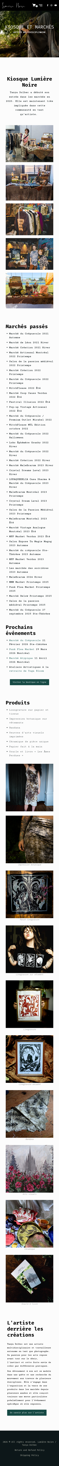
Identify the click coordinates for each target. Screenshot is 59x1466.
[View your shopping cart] (35, 5)
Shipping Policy (29, 1455)
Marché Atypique (21, 658)
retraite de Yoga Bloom (26, 670)
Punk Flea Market (21, 649)
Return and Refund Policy (30, 1450)
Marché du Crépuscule (25, 640)
